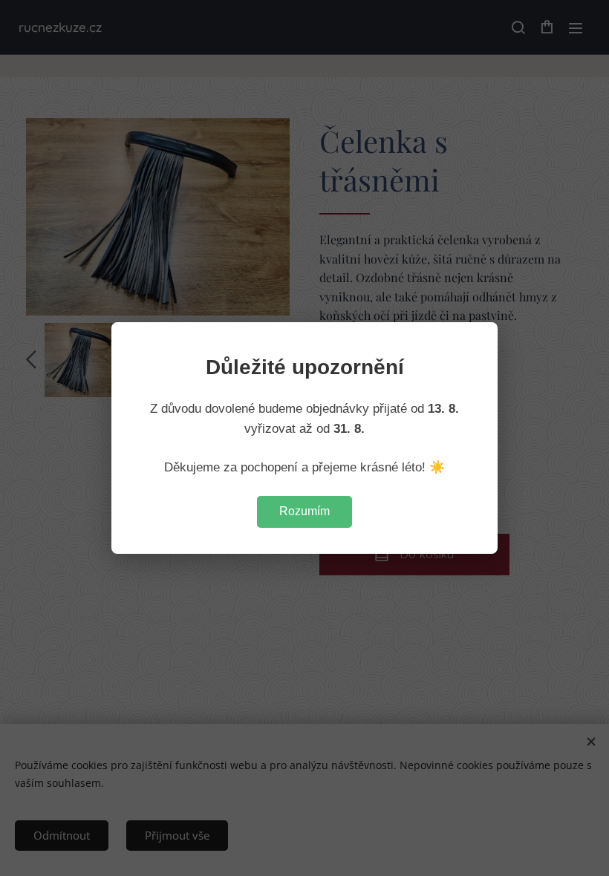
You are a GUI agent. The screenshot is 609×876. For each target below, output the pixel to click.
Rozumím (304, 511)
